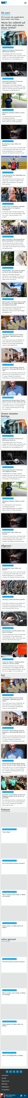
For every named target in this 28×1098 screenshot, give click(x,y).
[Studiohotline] (17, 1071)
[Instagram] (10, 1071)
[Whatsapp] (14, 1071)
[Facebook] (7, 1071)
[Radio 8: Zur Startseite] (12, 2)
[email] (21, 1071)
